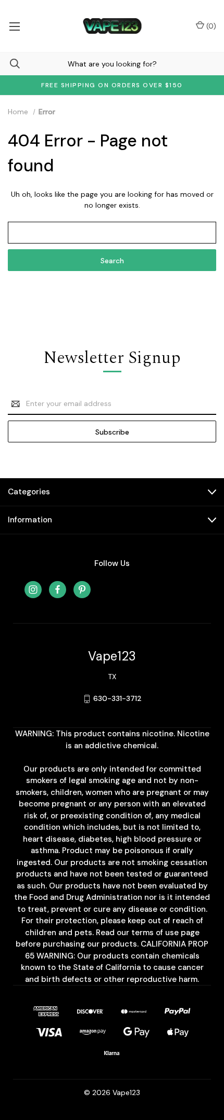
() (210, 26)
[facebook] (57, 589)
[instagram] (33, 589)
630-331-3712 (117, 698)
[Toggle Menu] (14, 26)
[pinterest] (82, 589)
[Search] (10, 63)
